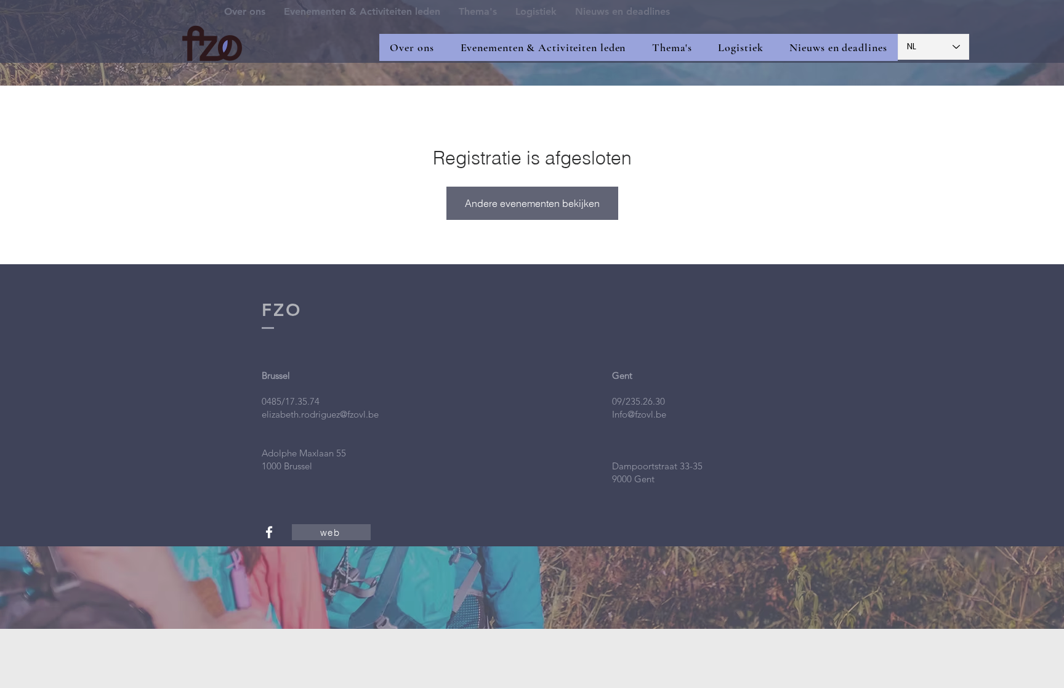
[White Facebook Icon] (269, 532)
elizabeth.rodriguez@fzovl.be (320, 414)
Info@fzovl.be (639, 414)
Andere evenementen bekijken (532, 203)
